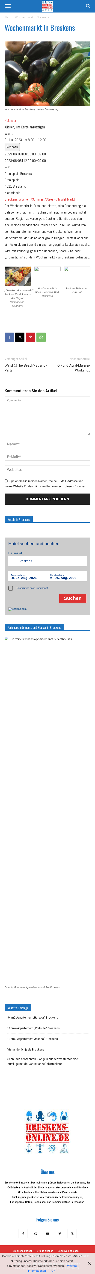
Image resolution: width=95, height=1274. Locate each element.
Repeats (12, 147)
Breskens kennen (23, 1251)
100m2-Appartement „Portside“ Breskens (33, 1028)
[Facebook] (9, 337)
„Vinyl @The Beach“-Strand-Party (26, 367)
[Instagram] (35, 1233)
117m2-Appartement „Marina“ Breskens (32, 1039)
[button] (7, 6)
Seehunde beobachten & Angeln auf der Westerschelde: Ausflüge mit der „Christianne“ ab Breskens (43, 1061)
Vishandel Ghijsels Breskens (25, 1049)
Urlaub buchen (45, 1251)
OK (53, 1270)
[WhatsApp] (41, 337)
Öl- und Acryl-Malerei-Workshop (73, 367)
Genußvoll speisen (68, 1251)
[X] (19, 337)
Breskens (11, 199)
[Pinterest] (30, 337)
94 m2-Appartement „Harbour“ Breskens (32, 1017)
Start (8, 17)
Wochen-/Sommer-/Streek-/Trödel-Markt (47, 199)
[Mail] (47, 1233)
